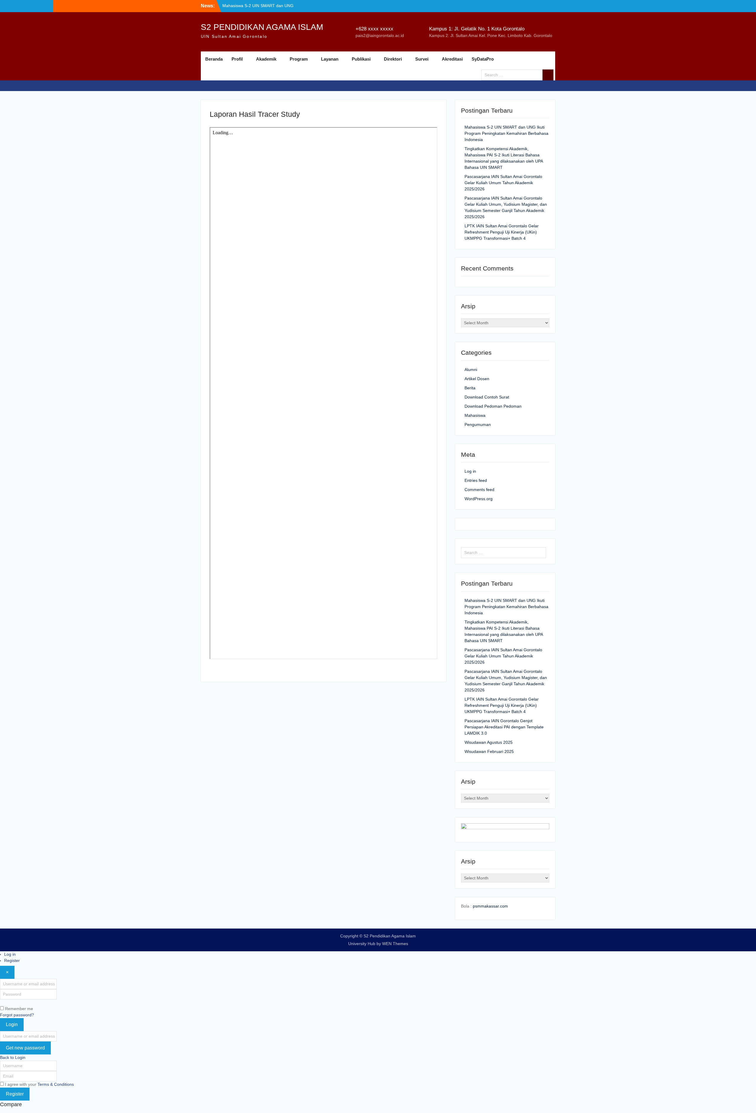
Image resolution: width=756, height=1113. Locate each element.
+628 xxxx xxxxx (374, 29)
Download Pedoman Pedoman (493, 406)
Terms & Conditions (56, 1084)
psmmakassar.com (490, 906)
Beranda (214, 58)
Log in (470, 471)
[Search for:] (519, 74)
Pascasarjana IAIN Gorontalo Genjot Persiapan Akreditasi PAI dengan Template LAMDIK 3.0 (504, 726)
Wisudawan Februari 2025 (489, 751)
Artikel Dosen (477, 378)
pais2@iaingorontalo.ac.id (380, 35)
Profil (237, 58)
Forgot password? (17, 1014)
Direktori (393, 58)
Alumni (471, 369)
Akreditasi (452, 58)
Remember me (19, 1008)
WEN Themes (395, 943)
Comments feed (479, 489)
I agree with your (39, 1084)
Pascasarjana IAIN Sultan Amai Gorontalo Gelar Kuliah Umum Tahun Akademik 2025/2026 (503, 182)
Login (12, 1024)
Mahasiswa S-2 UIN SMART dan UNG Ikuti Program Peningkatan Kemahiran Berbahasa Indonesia (506, 133)
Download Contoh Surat (487, 397)
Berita (470, 387)
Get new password (25, 1047)
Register (12, 960)
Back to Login (12, 1057)
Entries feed (476, 480)
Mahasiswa (475, 415)
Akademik (266, 58)
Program (299, 58)
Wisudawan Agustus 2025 (489, 742)
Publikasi (361, 58)
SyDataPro (483, 58)
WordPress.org (479, 498)
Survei (421, 58)
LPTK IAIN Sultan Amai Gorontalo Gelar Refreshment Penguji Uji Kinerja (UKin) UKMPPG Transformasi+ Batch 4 (502, 232)
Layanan (329, 58)
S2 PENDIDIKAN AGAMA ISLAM (262, 27)
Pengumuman (478, 424)
